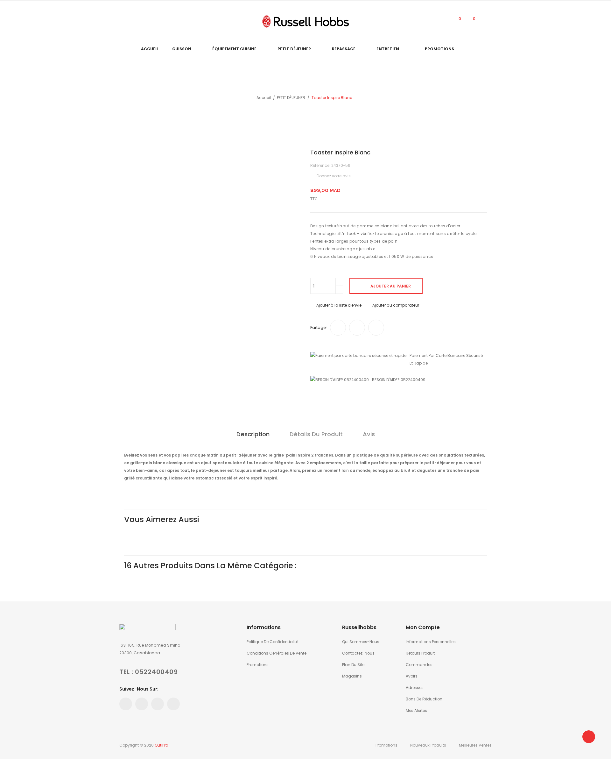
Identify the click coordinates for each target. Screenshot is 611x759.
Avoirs (412, 676)
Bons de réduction (424, 699)
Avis (369, 434)
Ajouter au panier (390, 286)
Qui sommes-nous (360, 641)
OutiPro (161, 745)
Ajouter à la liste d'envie (339, 305)
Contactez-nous (358, 653)
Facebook (121, 21)
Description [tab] (253, 434)
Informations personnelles (431, 641)
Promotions (258, 664)
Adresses (415, 687)
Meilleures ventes (475, 745)
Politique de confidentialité (272, 641)
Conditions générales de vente (276, 653)
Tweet (357, 328)
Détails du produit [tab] (316, 434)
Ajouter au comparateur (395, 305)
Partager (338, 328)
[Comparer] (442, 21)
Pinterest (142, 21)
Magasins (352, 676)
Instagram (152, 21)
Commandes (419, 664)
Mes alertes (416, 710)
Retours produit (420, 653)
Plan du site (353, 664)
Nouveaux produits (428, 745)
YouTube (131, 21)
